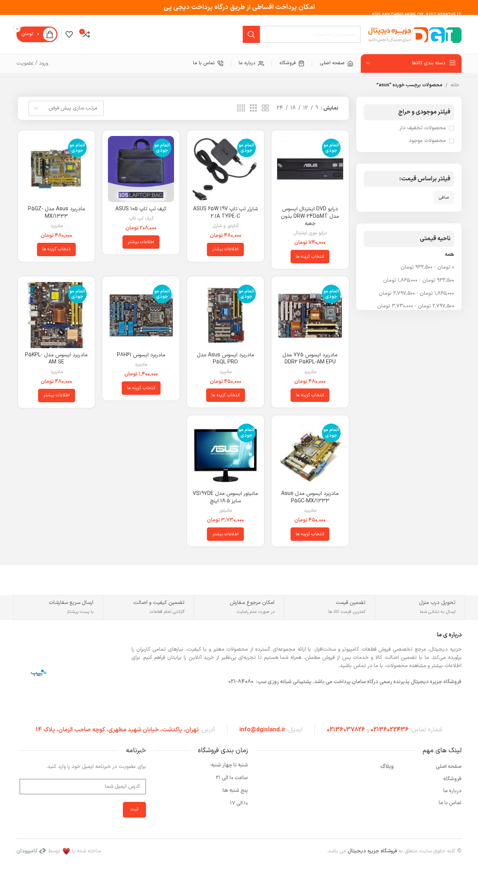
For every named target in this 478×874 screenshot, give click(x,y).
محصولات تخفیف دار (423, 128)
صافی (444, 197)
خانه (454, 85)
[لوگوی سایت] (415, 34)
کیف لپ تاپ (141, 218)
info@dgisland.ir (262, 729)
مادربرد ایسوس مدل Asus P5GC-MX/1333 (310, 497)
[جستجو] (251, 34)
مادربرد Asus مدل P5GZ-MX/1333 (56, 212)
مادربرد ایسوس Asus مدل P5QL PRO (225, 358)
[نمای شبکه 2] (265, 108)
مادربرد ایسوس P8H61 (141, 355)
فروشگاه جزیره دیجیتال (372, 851)
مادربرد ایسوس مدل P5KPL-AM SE (56, 358)
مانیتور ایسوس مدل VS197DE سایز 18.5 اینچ (225, 497)
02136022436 (389, 729)
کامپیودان (27, 851)
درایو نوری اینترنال (310, 233)
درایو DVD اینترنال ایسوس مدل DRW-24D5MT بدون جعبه (310, 216)
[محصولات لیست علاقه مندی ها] (69, 34)
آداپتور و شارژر (225, 226)
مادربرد (56, 226)
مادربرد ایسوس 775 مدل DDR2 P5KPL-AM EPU (310, 358)
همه (449, 254)
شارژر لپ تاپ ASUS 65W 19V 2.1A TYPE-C (225, 212)
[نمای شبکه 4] (241, 108)
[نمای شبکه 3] (253, 108)
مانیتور (225, 510)
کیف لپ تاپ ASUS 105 (141, 209)
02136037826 (346, 729)
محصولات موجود (427, 141)
